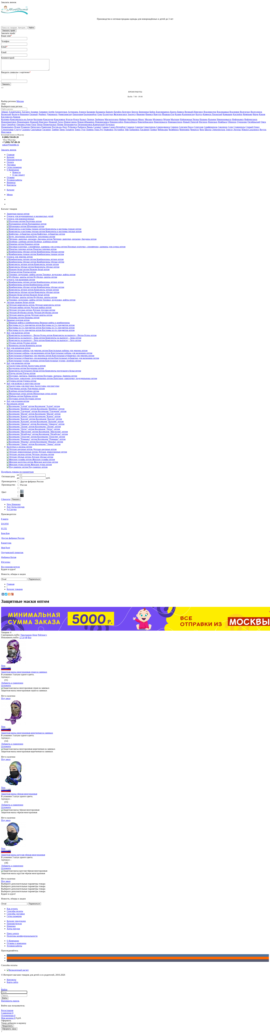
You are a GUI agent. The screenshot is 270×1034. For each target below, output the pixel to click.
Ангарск (26, 112)
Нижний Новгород (39, 122)
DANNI (5, 524)
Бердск (135, 112)
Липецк (90, 119)
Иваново (140, 114)
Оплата (10, 162)
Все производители (10, 567)
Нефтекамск (238, 119)
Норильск (212, 122)
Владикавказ (223, 112)
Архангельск (61, 112)
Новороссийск (116, 122)
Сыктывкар (36, 129)
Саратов (139, 127)
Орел (3, 124)
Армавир (43, 112)
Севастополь (149, 127)
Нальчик (212, 119)
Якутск (262, 129)
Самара (105, 127)
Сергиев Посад (186, 127)
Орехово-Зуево (23, 124)
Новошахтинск (175, 122)
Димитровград (65, 114)
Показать (16, 499)
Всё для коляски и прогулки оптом (23, 383)
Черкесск (194, 129)
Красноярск (59, 119)
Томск (78, 129)
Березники (144, 112)
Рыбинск (81, 127)
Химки (153, 129)
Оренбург (11, 124)
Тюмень (90, 129)
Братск (173, 112)
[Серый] (22, 492)
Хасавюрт (145, 129)
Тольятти (69, 129)
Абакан (4, 112)
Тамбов (55, 129)
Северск (174, 127)
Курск (76, 119)
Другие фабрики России (32, 481)
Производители (14, 159)
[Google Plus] (12, 594)
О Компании (13, 170)
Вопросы (11, 182)
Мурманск (158, 119)
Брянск (180, 112)
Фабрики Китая (8, 557)
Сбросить (5, 499)
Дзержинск (52, 114)
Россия (23, 485)
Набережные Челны (189, 119)
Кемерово (247, 114)
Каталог (10, 157)
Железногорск (120, 114)
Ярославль (6, 132)
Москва (20, 101)
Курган (69, 119)
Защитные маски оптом (18, 214)
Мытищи (175, 119)
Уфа (127, 129)
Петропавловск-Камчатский (91, 124)
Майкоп (123, 119)
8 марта (4, 519)
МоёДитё (5, 547)
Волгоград (245, 112)
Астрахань (73, 112)
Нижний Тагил (56, 122)
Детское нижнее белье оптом (20, 302)
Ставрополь (239, 127)
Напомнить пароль (10, 1001)
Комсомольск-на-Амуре (21, 119)
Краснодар (48, 119)
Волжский (6, 114)
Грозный (33, 114)
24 (23, 637)
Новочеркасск (160, 122)
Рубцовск (72, 127)
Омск (263, 122)
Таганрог (46, 129)
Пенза (40, 124)
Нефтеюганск (250, 119)
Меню (10, 194)
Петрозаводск (70, 124)
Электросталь (218, 129)
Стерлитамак (7, 129)
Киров (262, 114)
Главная (10, 154)
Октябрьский (254, 122)
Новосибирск (130, 122)
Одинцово (242, 122)
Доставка (11, 165)
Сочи (230, 127)
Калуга (199, 114)
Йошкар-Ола (168, 114)
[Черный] (22, 496)
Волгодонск (256, 112)
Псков (17, 127)
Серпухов (198, 127)
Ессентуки (108, 114)
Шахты (208, 129)
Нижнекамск (23, 122)
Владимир (234, 112)
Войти (4, 998)
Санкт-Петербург (117, 127)
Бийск (152, 112)
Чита (201, 129)
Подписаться (34, 579)
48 (26, 637)
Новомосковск (102, 122)
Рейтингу (42, 635)
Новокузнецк (70, 122)
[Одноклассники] (9, 594)
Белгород (126, 112)
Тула (83, 129)
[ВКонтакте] (3, 594)
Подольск (110, 124)
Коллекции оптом (15, 404)
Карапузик (6, 543)
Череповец (184, 129)
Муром (166, 119)
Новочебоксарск (145, 122)
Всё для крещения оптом (19, 348)
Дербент (42, 114)
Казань (178, 114)
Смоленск (222, 127)
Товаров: (5, 632)
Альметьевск (15, 112)
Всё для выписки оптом (18, 333)
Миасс (141, 119)
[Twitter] (6, 594)
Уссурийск (119, 129)
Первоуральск (50, 124)
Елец (99, 114)
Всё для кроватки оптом (18, 363)
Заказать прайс (8, 31)
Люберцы (99, 119)
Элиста (229, 129)
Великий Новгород (193, 112)
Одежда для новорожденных (20, 219)
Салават (97, 127)
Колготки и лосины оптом (19, 447)
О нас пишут (18, 175)
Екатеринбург (90, 114)
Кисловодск (7, 117)
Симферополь (210, 127)
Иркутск (157, 114)
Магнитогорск (112, 119)
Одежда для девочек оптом (20, 257)
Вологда (16, 114)
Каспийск (237, 114)
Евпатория (78, 114)
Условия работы (14, 180)
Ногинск (203, 122)
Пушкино (25, 127)
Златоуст (132, 114)
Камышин (227, 114)
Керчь (255, 114)
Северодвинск (163, 127)
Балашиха (100, 112)
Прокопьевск (7, 127)
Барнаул (109, 112)
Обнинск (232, 122)
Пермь (60, 124)
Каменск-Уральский (212, 114)
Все (29, 637)
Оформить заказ (9, 1029)
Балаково (91, 112)
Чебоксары (163, 129)
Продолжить (7, 1026)
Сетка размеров (14, 167)
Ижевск (149, 114)
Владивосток (210, 112)
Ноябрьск (222, 122)
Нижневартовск (8, 122)
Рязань (90, 127)
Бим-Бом (5, 533)
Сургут (17, 129)
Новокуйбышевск (85, 122)
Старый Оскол (252, 127)
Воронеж (24, 114)
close (3, 104)
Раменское (46, 127)
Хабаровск (134, 129)
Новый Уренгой (190, 122)
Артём (51, 112)
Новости (16, 172)
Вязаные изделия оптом (18, 320)
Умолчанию (26, 635)
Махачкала (132, 119)
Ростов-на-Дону (59, 127)
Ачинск (82, 112)
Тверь (62, 129)
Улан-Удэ (98, 129)
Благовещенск (163, 112)
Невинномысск (224, 119)
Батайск (118, 112)
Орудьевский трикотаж (12, 552)
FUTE (4, 528)
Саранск (130, 127)
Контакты (11, 185)
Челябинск (173, 129)
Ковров (16, 117)
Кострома (38, 119)
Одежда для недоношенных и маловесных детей (30, 216)
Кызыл (83, 119)
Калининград (188, 114)
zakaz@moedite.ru (10, 145)
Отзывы (10, 177)
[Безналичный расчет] (18, 970)
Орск (33, 124)
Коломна (5, 119)
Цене (34, 635)
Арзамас (34, 112)
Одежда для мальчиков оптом (21, 279)
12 (20, 637)
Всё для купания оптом (18, 401)
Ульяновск (108, 129)
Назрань (203, 119)
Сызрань (26, 129)
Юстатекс (5, 562)
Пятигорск (36, 127)
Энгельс (237, 129)
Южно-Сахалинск (250, 129)
